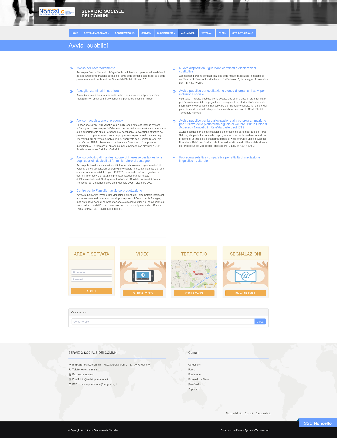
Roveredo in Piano (198, 379)
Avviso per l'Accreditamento (96, 67)
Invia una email (245, 293)
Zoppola (192, 389)
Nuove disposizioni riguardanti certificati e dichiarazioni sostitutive (217, 69)
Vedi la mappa (194, 293)
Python (248, 430)
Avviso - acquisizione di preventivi (100, 120)
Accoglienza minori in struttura (98, 90)
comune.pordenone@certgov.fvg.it (98, 384)
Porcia (191, 369)
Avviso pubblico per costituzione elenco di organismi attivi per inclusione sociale (222, 92)
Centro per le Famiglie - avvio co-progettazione (109, 190)
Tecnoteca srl (262, 430)
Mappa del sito (234, 413)
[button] (96, 33)
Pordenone (194, 374)
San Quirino (194, 384)
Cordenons (194, 364)
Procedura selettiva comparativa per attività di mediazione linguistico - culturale (219, 159)
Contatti (249, 413)
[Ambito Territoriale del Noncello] (57, 11)
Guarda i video (143, 293)
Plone (239, 430)
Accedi (91, 291)
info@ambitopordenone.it (94, 379)
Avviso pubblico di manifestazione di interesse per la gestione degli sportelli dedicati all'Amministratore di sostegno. (119, 159)
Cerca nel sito (263, 413)
